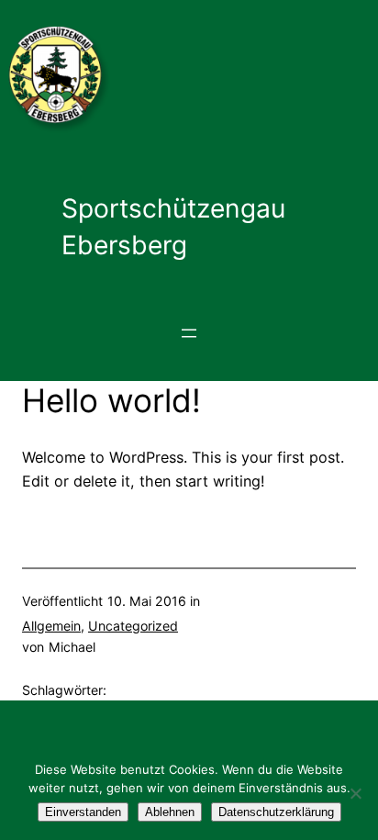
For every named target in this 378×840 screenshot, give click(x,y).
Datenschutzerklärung (276, 812)
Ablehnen (170, 812)
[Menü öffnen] (189, 333)
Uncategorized (133, 625)
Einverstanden (83, 812)
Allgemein (51, 625)
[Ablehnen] (355, 793)
